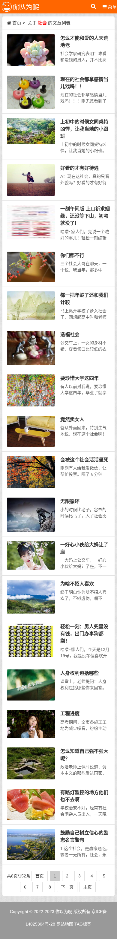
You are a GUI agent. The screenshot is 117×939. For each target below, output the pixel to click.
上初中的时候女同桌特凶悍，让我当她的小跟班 (84, 129)
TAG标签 (82, 924)
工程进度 (70, 713)
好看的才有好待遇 (79, 168)
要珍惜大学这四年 (79, 378)
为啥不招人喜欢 (77, 583)
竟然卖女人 (72, 419)
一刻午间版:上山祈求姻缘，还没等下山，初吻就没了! (85, 216)
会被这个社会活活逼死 (84, 459)
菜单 (111, 6)
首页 (16, 22)
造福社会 (70, 334)
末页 (87, 887)
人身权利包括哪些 (79, 673)
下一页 (67, 887)
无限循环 (70, 501)
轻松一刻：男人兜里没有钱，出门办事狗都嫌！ (84, 633)
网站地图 (64, 924)
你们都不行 (72, 255)
